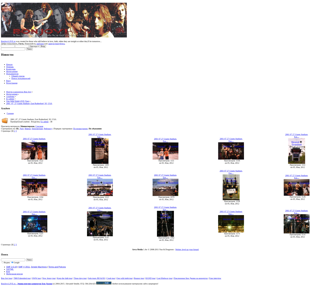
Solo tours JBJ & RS (96, 278)
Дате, (22, 129)
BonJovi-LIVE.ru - (26, 284)
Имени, (28, 129)
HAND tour (150, 278)
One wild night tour (124, 278)
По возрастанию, (80, 129)
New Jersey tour (49, 278)
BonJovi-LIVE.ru (8, 41)
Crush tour (110, 278)
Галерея (10, 113)
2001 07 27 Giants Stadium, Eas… (34, 140)
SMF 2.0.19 (11, 267)
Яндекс (7, 262)
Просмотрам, (37, 129)
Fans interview (215, 278)
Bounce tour (139, 278)
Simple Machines (39, 267)
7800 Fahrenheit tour (22, 278)
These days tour (80, 278)
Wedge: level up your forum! (187, 249)
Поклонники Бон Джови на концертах (191, 278)
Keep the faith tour (64, 278)
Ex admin (44, 122)
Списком (39, 126)
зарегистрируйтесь (56, 44)
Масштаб (30, 146)
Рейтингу (48, 129)
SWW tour (36, 278)
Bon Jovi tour (6, 278)
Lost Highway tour (164, 278)
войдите (40, 44)
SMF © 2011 (24, 267)
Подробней (42, 146)
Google (16, 262)
